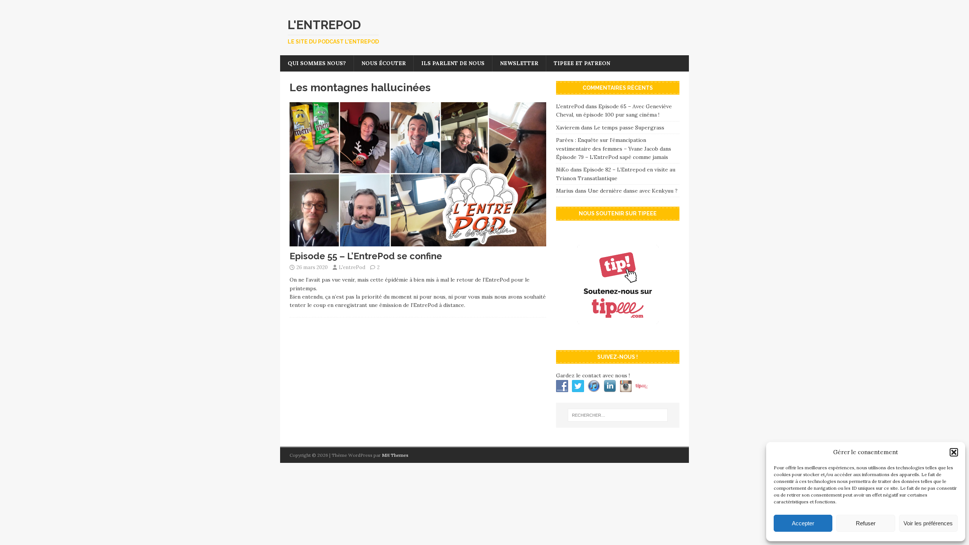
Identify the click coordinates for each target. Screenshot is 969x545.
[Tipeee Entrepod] (617, 336)
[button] (954, 452)
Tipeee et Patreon (582, 63)
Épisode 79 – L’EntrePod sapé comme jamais (612, 157)
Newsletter (519, 63)
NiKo (562, 169)
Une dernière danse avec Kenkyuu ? (633, 190)
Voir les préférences (928, 523)
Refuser (866, 523)
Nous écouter (383, 63)
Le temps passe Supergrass (629, 127)
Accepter (803, 523)
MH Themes (395, 455)
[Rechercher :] (617, 415)
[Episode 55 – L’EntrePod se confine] (418, 242)
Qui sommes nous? (317, 63)
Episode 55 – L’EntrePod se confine (366, 256)
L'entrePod (352, 267)
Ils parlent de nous (452, 63)
